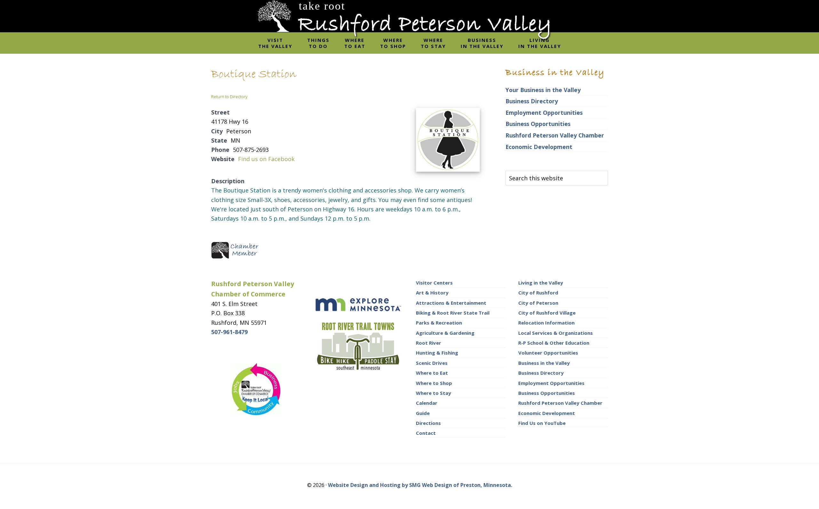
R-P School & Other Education (553, 343)
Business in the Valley (544, 363)
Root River (428, 343)
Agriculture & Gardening (445, 333)
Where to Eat (432, 373)
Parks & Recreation (439, 322)
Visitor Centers (434, 282)
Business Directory (531, 101)
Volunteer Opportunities (548, 352)
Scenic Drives (432, 363)
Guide (423, 413)
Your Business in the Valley (543, 90)
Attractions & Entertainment (451, 303)
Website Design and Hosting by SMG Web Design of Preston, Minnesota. (420, 485)
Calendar (426, 403)
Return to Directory (229, 96)
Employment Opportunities (544, 112)
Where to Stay (433, 393)
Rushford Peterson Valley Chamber (554, 135)
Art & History (432, 292)
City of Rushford (538, 292)
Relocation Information (546, 322)
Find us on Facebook (266, 159)
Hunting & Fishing (437, 352)
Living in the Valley (540, 282)
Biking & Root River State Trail (452, 312)
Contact (426, 433)
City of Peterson (538, 303)
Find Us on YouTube (542, 423)
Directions (428, 423)
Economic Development (538, 147)
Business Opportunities (537, 124)
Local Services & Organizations (555, 333)
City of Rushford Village (547, 312)
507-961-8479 (229, 332)
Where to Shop (434, 383)
